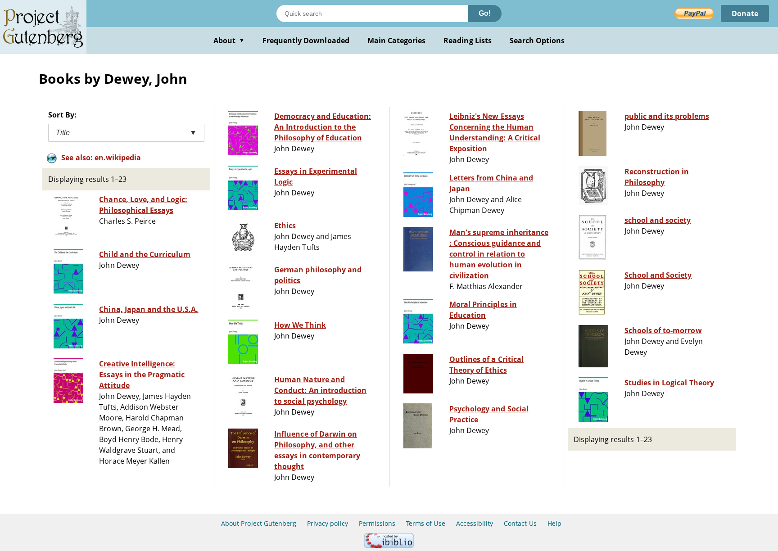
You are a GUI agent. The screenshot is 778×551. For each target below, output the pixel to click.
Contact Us (520, 523)
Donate (745, 13)
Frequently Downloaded (305, 40)
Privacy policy (327, 523)
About (228, 40)
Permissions (377, 523)
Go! (485, 13)
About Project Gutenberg (258, 523)
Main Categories (396, 40)
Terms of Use (425, 523)
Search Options (537, 40)
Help (554, 523)
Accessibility (474, 523)
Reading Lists (467, 40)
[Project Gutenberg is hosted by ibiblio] (389, 545)
